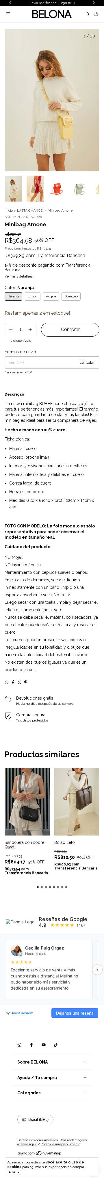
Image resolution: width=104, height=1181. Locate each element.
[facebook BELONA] (31, 1045)
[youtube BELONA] (44, 1045)
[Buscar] (88, 14)
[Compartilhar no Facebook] (13, 682)
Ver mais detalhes (19, 276)
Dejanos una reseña (75, 1013)
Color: (19, 287)
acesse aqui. (27, 1144)
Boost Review (22, 1013)
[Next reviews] (97, 969)
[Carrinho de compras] (96, 14)
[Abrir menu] (8, 14)
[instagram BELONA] (19, 1045)
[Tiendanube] (39, 1155)
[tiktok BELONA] (56, 1045)
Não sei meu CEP (18, 372)
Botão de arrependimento (60, 1144)
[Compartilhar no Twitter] (19, 682)
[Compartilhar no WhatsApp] (7, 682)
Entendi (14, 1171)
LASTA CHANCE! (30, 210)
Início (9, 210)
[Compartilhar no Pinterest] (26, 682)
